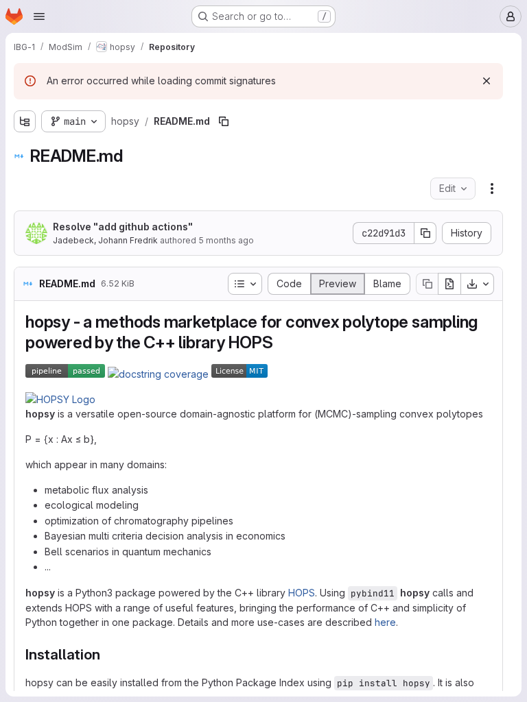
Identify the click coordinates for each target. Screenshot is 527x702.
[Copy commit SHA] (425, 233)
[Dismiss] (486, 81)
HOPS (301, 592)
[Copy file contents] (427, 284)
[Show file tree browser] (25, 121)
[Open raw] (449, 284)
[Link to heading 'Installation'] (107, 654)
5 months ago (226, 240)
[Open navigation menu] (39, 16)
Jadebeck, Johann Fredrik (105, 240)
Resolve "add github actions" (123, 226)
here (385, 622)
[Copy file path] (224, 121)
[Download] (477, 284)
